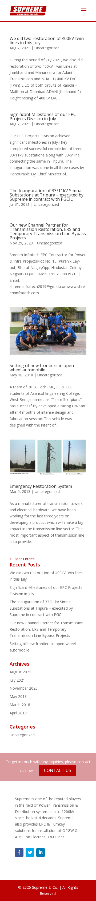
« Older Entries (22, 558)
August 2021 (20, 671)
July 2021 (17, 680)
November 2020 (24, 688)
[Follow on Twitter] (30, 852)
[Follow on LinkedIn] (40, 852)
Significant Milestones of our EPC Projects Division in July (43, 116)
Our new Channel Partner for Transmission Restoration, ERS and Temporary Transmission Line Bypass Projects (48, 231)
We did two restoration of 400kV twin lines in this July (47, 40)
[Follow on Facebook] (19, 852)
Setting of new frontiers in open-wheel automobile (42, 368)
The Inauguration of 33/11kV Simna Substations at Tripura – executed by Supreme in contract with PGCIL (46, 195)
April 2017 (18, 712)
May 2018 (18, 696)
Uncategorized (46, 47)
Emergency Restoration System (41, 486)
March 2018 (20, 704)
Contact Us (57, 770)
